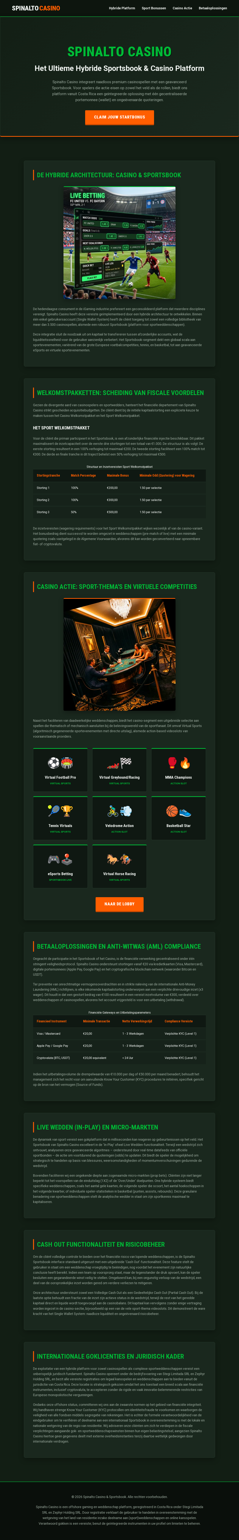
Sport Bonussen (154, 8)
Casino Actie (182, 8)
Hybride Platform (122, 8)
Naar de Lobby (120, 903)
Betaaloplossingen (213, 8)
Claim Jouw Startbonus (119, 117)
